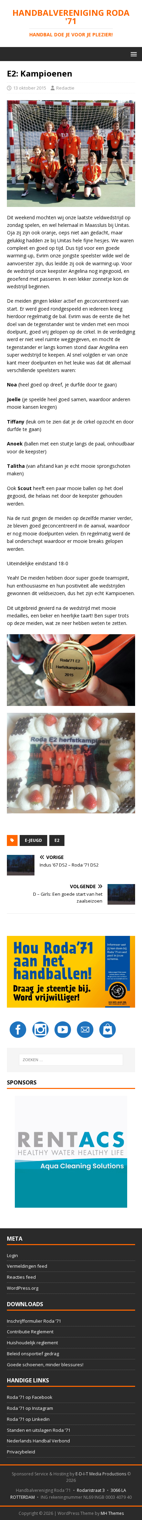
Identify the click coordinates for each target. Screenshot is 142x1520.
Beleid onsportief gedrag (33, 1353)
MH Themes (112, 1513)
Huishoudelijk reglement (32, 1342)
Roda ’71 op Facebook (29, 1397)
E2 (56, 840)
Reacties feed (21, 1277)
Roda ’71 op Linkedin (28, 1419)
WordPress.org (22, 1288)
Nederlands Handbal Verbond (38, 1441)
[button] (132, 54)
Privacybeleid (21, 1452)
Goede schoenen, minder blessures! (45, 1364)
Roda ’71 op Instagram (30, 1408)
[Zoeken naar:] (71, 1060)
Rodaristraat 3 (91, 1490)
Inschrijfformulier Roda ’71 (34, 1321)
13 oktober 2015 (29, 88)
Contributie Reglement (30, 1331)
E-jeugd (33, 840)
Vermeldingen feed (27, 1266)
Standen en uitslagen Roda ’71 (38, 1430)
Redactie (65, 88)
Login (12, 1255)
